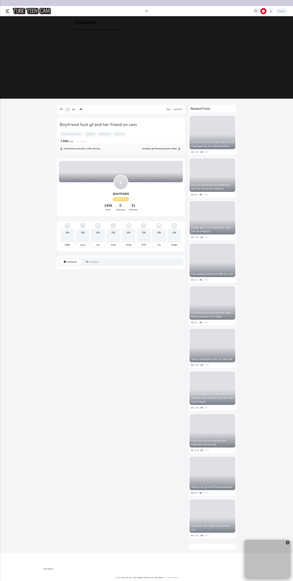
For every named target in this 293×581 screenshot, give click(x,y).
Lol (98, 244)
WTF (143, 244)
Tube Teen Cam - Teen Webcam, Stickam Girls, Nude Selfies (142, 578)
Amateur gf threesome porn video (159, 148)
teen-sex (120, 134)
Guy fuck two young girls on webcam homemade (208, 442)
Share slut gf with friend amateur (212, 487)
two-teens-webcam (71, 134)
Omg (128, 244)
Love (82, 244)
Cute (113, 244)
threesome (105, 134)
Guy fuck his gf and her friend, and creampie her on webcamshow (212, 144)
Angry (174, 244)
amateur (90, 134)
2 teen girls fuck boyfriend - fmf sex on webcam (211, 229)
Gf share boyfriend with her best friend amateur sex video (211, 314)
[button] (9, 11)
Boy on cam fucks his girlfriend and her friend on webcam (210, 187)
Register (281, 11)
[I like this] (61, 109)
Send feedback (48, 569)
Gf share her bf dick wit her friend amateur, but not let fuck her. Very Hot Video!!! (212, 398)
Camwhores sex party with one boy (81, 148)
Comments (71, 261)
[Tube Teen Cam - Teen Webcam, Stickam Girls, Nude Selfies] (32, 11)
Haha (67, 244)
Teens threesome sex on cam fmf (211, 359)
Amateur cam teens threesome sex (210, 528)
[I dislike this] (74, 109)
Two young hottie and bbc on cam (212, 274)
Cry (159, 244)
